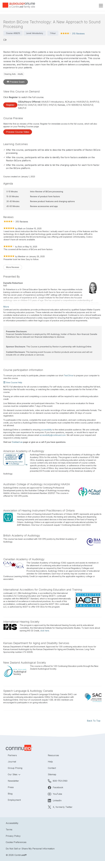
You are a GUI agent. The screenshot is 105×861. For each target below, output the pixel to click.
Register (10, 104)
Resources (53, 755)
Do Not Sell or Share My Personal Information (30, 848)
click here (44, 630)
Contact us (17, 442)
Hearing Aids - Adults (13, 74)
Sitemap (52, 774)
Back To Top (93, 720)
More (6, 306)
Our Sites (13, 774)
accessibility (46, 429)
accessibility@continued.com (53, 435)
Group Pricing (15, 768)
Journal (12, 761)
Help (50, 761)
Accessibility (12, 823)
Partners (12, 755)
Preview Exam (16, 81)
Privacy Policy (13, 836)
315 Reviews (78, 33)
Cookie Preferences (16, 842)
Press (11, 787)
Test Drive (68, 375)
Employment (14, 800)
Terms (9, 829)
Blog (10, 793)
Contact (52, 768)
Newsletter (13, 780)
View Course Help (13, 382)
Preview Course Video (17, 131)
